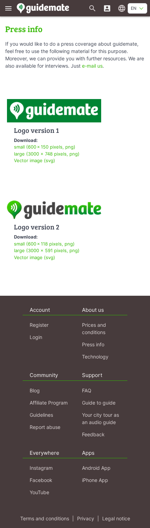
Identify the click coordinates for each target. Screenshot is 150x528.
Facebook (41, 480)
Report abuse (45, 427)
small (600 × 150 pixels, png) (44, 147)
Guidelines (41, 415)
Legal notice (116, 518)
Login (36, 337)
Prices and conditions (94, 328)
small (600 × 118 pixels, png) (44, 244)
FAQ (86, 390)
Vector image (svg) (34, 160)
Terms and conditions (44, 518)
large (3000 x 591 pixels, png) (47, 250)
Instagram (41, 468)
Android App (96, 468)
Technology (95, 357)
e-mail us (92, 66)
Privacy (85, 518)
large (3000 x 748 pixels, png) (47, 154)
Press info (93, 344)
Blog (35, 390)
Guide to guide (98, 403)
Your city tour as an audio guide (100, 418)
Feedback (93, 434)
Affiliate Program (49, 403)
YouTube (39, 492)
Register (39, 325)
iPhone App (95, 480)
